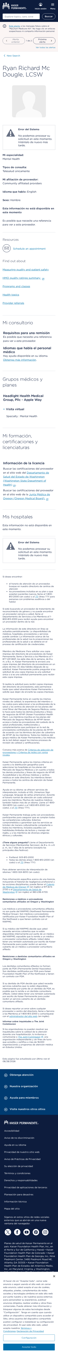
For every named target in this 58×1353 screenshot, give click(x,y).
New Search (13, 55)
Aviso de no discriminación (19, 1138)
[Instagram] (45, 1232)
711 (36, 596)
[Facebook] (17, 1232)
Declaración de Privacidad (30, 1331)
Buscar (49, 16)
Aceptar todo (29, 1347)
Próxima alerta (42, 40)
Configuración (29, 1338)
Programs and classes (16, 286)
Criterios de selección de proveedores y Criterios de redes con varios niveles (28, 752)
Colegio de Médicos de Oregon (28, 885)
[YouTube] (26, 1232)
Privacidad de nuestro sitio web (21, 1152)
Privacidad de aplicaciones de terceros (25, 1187)
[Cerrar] (54, 1276)
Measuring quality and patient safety (26, 269)
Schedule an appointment (29, 248)
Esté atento (14, 26)
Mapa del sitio (12, 1208)
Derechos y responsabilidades (21, 1180)
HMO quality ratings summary (22, 278)
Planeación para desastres (18, 1194)
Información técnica (15, 1201)
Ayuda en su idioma (15, 1145)
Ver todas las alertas (45, 47)
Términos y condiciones (17, 1173)
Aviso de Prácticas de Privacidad (22, 1159)
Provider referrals (13, 303)
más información (25, 359)
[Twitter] (7, 1232)
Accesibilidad (11, 1130)
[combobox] (21, 16)
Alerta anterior (15, 40)
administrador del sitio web (23, 1016)
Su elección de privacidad (18, 1166)
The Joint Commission (29, 1037)
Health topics (11, 294)
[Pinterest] (35, 1232)
